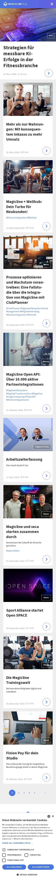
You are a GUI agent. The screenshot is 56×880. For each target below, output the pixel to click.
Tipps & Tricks (42, 446)
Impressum (7, 839)
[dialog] (28, 846)
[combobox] (48, 816)
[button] (28, 843)
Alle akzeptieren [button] (40, 867)
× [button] (53, 816)
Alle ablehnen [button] (14, 867)
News (51, 35)
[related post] (46, 151)
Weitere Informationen (23, 839)
